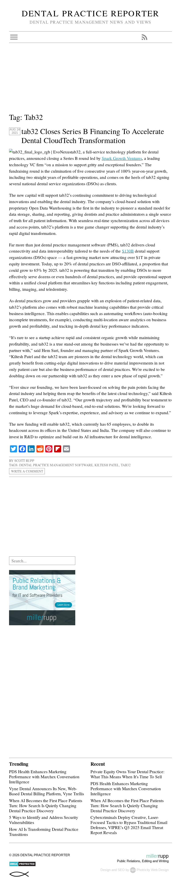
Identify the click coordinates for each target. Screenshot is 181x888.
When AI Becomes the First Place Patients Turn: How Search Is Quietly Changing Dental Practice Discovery (45, 805)
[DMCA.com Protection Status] (22, 865)
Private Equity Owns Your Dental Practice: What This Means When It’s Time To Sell (127, 774)
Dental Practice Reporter (90, 13)
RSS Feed (144, 37)
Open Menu (14, 37)
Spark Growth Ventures (122, 158)
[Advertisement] (90, 80)
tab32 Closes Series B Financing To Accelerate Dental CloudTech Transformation (92, 135)
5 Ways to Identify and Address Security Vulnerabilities (43, 819)
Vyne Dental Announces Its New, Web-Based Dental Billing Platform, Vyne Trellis (46, 791)
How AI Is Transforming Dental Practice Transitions (43, 831)
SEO (121, 870)
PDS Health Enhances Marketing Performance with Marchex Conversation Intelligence (44, 776)
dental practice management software (56, 465)
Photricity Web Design (153, 870)
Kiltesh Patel (106, 465)
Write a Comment (27, 471)
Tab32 (126, 465)
